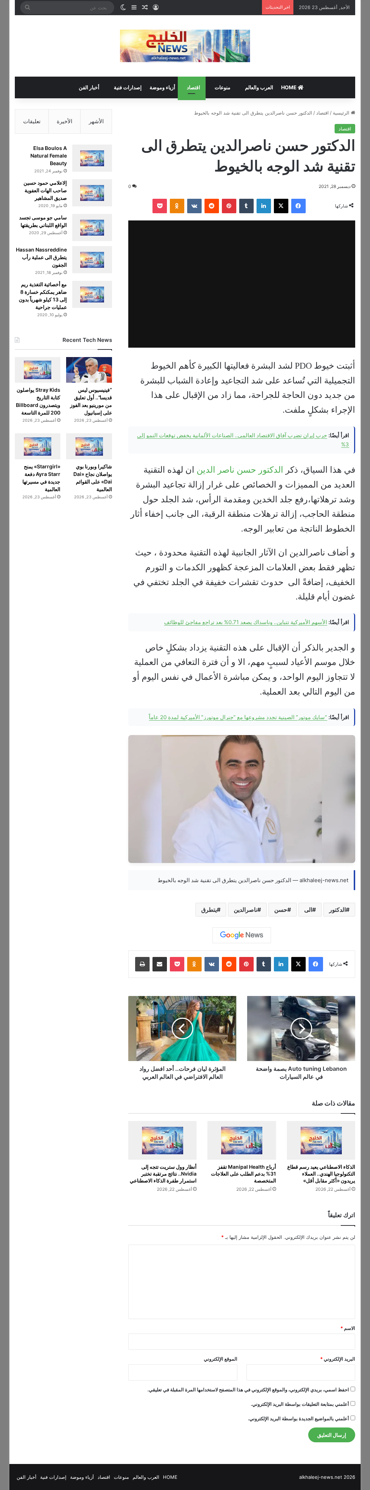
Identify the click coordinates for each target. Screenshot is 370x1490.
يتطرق (209, 909)
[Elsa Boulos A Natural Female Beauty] (92, 158)
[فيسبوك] (298, 206)
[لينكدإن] (264, 206)
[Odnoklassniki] (177, 206)
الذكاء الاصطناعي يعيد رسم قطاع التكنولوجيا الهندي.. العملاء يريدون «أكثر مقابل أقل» (321, 1174)
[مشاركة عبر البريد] (159, 964)
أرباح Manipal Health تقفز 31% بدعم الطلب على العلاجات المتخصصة (243, 1174)
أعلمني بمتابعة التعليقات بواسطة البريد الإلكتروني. (300, 1404)
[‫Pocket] (159, 206)
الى (308, 909)
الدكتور (337, 909)
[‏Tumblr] (246, 206)
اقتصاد (193, 87)
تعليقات (31, 121)
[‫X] (281, 206)
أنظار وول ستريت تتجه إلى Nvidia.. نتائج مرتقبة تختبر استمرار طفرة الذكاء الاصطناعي (163, 1174)
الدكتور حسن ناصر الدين (240, 470)
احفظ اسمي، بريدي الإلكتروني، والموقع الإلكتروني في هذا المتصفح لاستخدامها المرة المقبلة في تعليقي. (248, 1389)
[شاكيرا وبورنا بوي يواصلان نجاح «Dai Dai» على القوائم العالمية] (89, 446)
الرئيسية (342, 113)
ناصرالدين (245, 909)
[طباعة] (142, 964)
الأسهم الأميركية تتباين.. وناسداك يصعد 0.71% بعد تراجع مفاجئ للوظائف (245, 622)
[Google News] (241, 935)
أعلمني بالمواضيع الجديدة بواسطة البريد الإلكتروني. (298, 1418)
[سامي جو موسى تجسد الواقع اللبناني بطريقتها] (92, 227)
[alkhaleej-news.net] (185, 46)
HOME (289, 87)
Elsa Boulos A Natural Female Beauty (48, 155)
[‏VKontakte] (194, 206)
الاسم (347, 1328)
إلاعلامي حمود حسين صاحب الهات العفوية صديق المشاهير (45, 190)
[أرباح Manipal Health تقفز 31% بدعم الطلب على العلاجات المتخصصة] (241, 1140)
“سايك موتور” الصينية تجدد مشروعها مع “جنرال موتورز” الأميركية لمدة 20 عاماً (238, 717)
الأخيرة (64, 121)
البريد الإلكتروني (337, 1359)
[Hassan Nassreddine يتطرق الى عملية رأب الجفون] (92, 259)
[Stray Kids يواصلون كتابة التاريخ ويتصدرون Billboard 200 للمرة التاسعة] (38, 370)
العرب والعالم (259, 87)
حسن (280, 909)
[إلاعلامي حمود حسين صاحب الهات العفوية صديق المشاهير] (92, 192)
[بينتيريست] (229, 206)
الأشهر (96, 121)
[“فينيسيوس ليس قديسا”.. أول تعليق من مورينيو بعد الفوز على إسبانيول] (89, 370)
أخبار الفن (89, 87)
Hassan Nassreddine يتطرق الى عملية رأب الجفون (41, 257)
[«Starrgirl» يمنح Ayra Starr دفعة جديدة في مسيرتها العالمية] (38, 446)
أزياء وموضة (162, 87)
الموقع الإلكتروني (220, 1359)
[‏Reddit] (212, 206)
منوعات (223, 87)
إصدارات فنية (128, 87)
